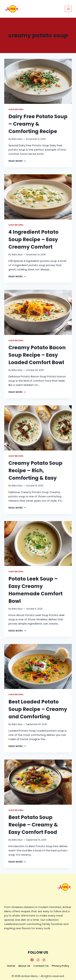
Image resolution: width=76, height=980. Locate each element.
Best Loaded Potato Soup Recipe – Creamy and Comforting (37, 709)
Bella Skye (17, 138)
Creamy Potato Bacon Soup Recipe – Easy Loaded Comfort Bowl (37, 355)
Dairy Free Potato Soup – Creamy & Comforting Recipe (38, 124)
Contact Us (41, 966)
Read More (17, 160)
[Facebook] (32, 960)
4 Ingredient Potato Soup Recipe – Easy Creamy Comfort (33, 239)
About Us (24, 966)
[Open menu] (68, 9)
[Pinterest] (44, 960)
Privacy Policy (60, 966)
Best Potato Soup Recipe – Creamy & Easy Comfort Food (33, 825)
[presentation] (38, 81)
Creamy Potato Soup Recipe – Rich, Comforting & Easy (35, 470)
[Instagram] (38, 960)
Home (11, 966)
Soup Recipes (15, 109)
